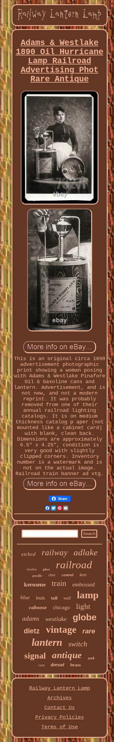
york (91, 658)
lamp (87, 594)
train (59, 583)
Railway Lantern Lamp (59, 688)
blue (25, 597)
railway (54, 552)
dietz (32, 631)
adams (30, 618)
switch (77, 644)
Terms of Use (59, 727)
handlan (32, 569)
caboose (38, 607)
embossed (83, 584)
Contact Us (59, 708)
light (83, 606)
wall (67, 598)
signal (35, 655)
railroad (74, 565)
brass (75, 664)
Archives (59, 698)
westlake (56, 619)
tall (54, 598)
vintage (61, 629)
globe (85, 617)
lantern (47, 642)
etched (28, 554)
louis (40, 597)
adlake (86, 552)
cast (41, 665)
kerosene (35, 584)
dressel (57, 664)
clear (52, 575)
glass (46, 569)
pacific (37, 575)
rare (88, 631)
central (68, 575)
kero (83, 575)
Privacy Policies (59, 717)
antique (67, 655)
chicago (61, 607)
